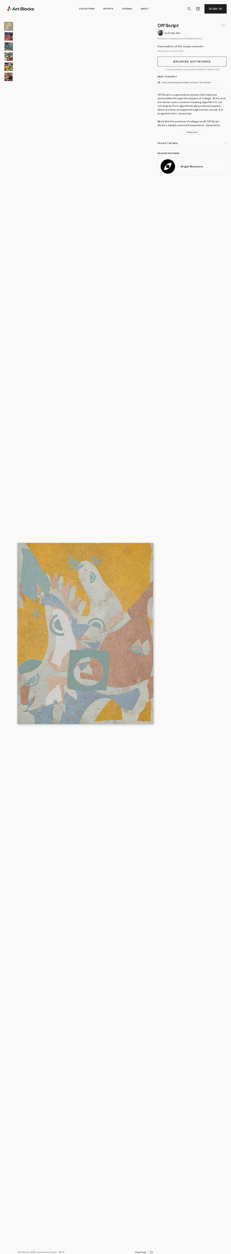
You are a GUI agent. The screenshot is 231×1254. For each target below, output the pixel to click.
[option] (8, 26)
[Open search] (189, 9)
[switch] (150, 1252)
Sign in (215, 8)
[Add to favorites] (224, 25)
